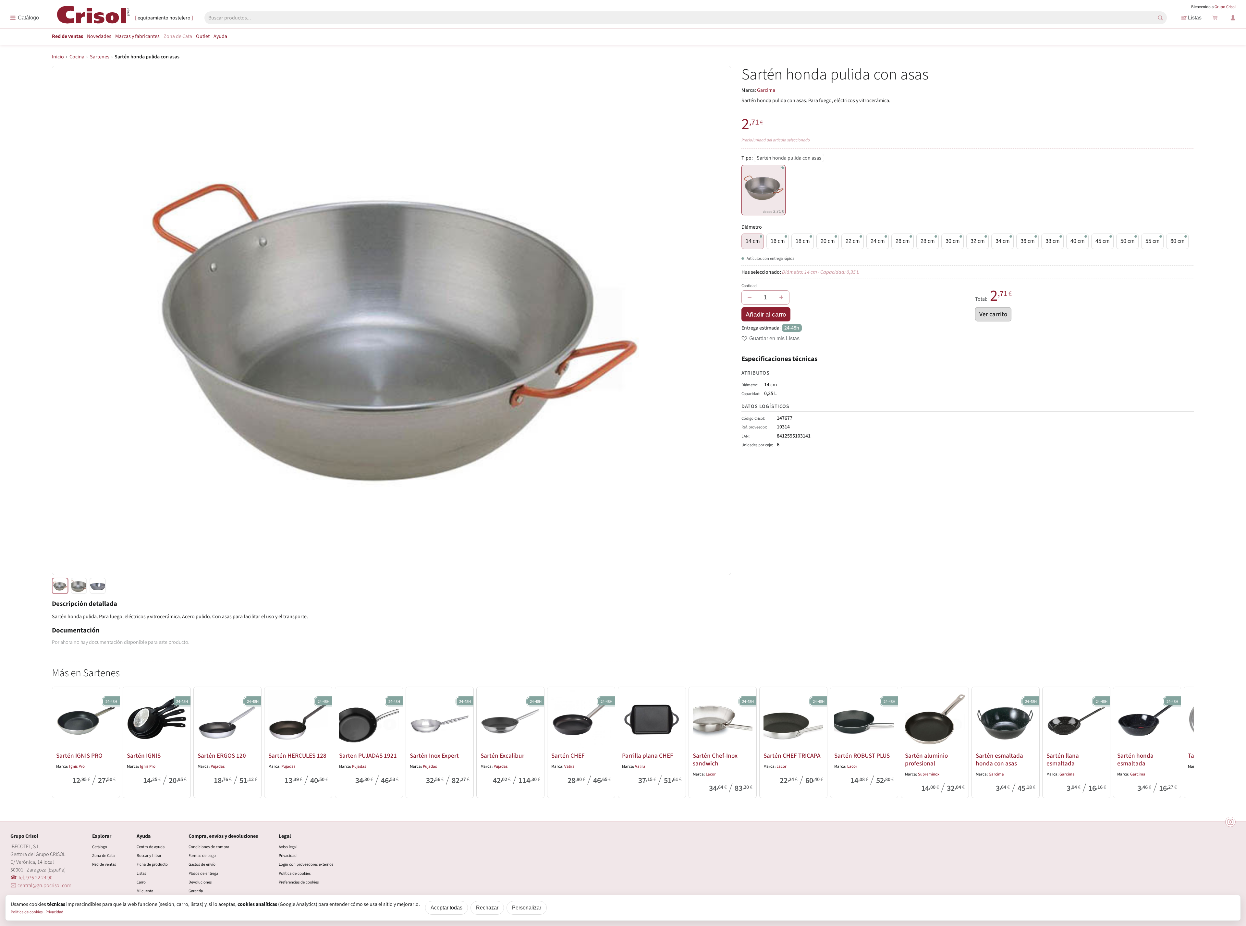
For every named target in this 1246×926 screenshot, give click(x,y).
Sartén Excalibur (502, 755)
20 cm (828, 241)
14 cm (753, 241)
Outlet (203, 36)
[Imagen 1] (79, 586)
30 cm (952, 241)
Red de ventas (67, 36)
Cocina (76, 56)
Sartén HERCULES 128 (297, 755)
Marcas (137, 36)
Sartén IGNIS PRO (79, 755)
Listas (1195, 17)
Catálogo (99, 847)
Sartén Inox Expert (434, 755)
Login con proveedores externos (306, 864)
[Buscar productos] (1160, 17)
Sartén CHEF (568, 755)
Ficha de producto (152, 864)
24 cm (878, 241)
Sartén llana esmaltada (1062, 759)
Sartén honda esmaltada (1135, 759)
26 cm (903, 241)
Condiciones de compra (209, 847)
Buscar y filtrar (149, 856)
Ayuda (220, 36)
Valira (569, 766)
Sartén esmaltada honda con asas (999, 759)
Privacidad (288, 856)
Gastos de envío (202, 864)
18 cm (803, 241)
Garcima (766, 90)
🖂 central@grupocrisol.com (40, 885)
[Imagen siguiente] (718, 320)
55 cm (1152, 241)
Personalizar (526, 907)
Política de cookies (295, 873)
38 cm (1052, 241)
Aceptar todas (446, 907)
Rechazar (487, 907)
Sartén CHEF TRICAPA (792, 755)
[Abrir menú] (24, 18)
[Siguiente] (1186, 741)
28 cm (927, 241)
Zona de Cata (178, 36)
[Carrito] (1215, 18)
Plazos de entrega (203, 873)
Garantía (196, 891)
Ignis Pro (77, 766)
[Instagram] (1230, 822)
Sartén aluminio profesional (926, 759)
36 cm (1027, 241)
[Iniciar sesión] (1233, 18)
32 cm (977, 241)
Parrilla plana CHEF (647, 755)
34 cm (1002, 241)
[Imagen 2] (98, 586)
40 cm (1077, 241)
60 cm (1177, 241)
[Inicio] (93, 17)
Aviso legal (288, 847)
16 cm (778, 241)
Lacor (711, 774)
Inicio (58, 56)
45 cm (1102, 241)
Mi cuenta (145, 891)
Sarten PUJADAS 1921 (368, 755)
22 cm (853, 241)
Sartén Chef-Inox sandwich (715, 759)
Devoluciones (200, 882)
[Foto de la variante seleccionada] (60, 586)
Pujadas (218, 766)
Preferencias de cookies (299, 882)
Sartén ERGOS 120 (222, 755)
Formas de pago (202, 856)
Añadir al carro (766, 314)
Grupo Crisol (1225, 7)
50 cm (1127, 241)
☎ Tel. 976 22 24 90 (31, 877)
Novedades (99, 36)
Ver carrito (993, 314)
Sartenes (99, 56)
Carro (141, 882)
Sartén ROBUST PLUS (862, 755)
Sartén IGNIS (144, 755)
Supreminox (928, 774)
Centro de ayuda (151, 847)
